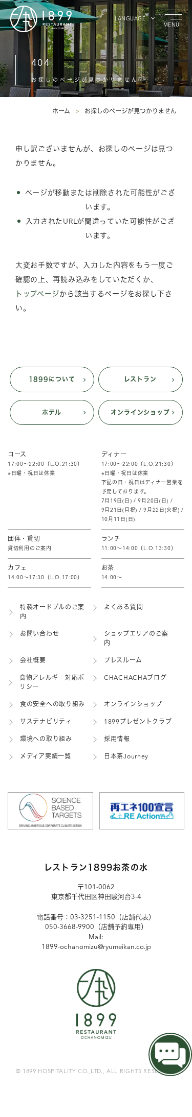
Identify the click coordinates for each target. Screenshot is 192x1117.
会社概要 (33, 661)
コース (45, 464)
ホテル (52, 412)
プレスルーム (123, 661)
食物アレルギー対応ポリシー (51, 683)
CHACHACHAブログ (135, 678)
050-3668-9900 (69, 927)
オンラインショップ (140, 412)
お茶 (111, 572)
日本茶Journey (126, 757)
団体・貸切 (30, 543)
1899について (52, 379)
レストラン (140, 379)
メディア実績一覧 (45, 757)
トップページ (37, 294)
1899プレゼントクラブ (138, 722)
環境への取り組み (46, 739)
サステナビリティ (46, 722)
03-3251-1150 (92, 917)
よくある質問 (123, 608)
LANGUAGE (130, 18)
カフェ (45, 572)
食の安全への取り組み (52, 705)
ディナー (142, 487)
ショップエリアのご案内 (136, 639)
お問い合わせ (39, 634)
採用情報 (117, 739)
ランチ (139, 543)
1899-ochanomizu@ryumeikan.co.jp (96, 947)
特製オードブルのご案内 (52, 612)
